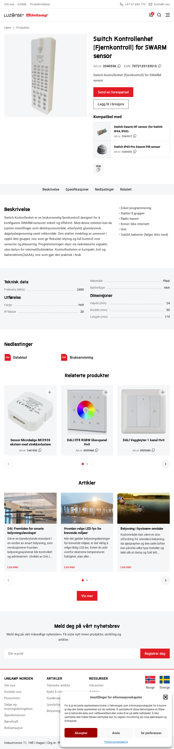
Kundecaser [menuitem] (55, 698)
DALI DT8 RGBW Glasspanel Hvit (87, 442)
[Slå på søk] (159, 15)
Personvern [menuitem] (12, 698)
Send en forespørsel (113, 92)
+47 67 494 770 (135, 4)
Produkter (22, 28)
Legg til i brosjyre (111, 104)
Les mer (12, 567)
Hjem (7, 28)
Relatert (126, 189)
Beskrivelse (50, 189)
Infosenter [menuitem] (96, 685)
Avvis (116, 733)
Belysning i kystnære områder (142, 528)
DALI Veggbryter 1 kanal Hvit (143, 440)
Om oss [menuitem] (9, 4)
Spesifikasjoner (77, 189)
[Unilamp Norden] (26, 15)
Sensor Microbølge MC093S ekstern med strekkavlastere (30, 442)
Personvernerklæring (116, 741)
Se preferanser (151, 733)
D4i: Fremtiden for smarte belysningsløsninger (25, 530)
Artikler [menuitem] (22, 4)
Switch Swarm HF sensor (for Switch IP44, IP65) (138, 129)
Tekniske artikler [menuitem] (58, 685)
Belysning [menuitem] (53, 711)
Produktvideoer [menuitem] (40, 4)
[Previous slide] (8, 464)
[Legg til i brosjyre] (49, 392)
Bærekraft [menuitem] (11, 721)
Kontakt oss (162, 4)
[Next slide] (165, 464)
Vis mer (87, 595)
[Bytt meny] (168, 15)
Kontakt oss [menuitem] (12, 691)
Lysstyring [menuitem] (54, 704)
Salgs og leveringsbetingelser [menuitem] (18, 706)
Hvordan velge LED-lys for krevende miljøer (82, 530)
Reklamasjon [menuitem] (13, 728)
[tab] (83, 464)
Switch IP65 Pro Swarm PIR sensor (137, 147)
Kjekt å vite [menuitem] (54, 691)
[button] (165, 697)
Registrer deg (155, 653)
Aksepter (81, 733)
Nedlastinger (104, 189)
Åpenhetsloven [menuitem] (14, 715)
